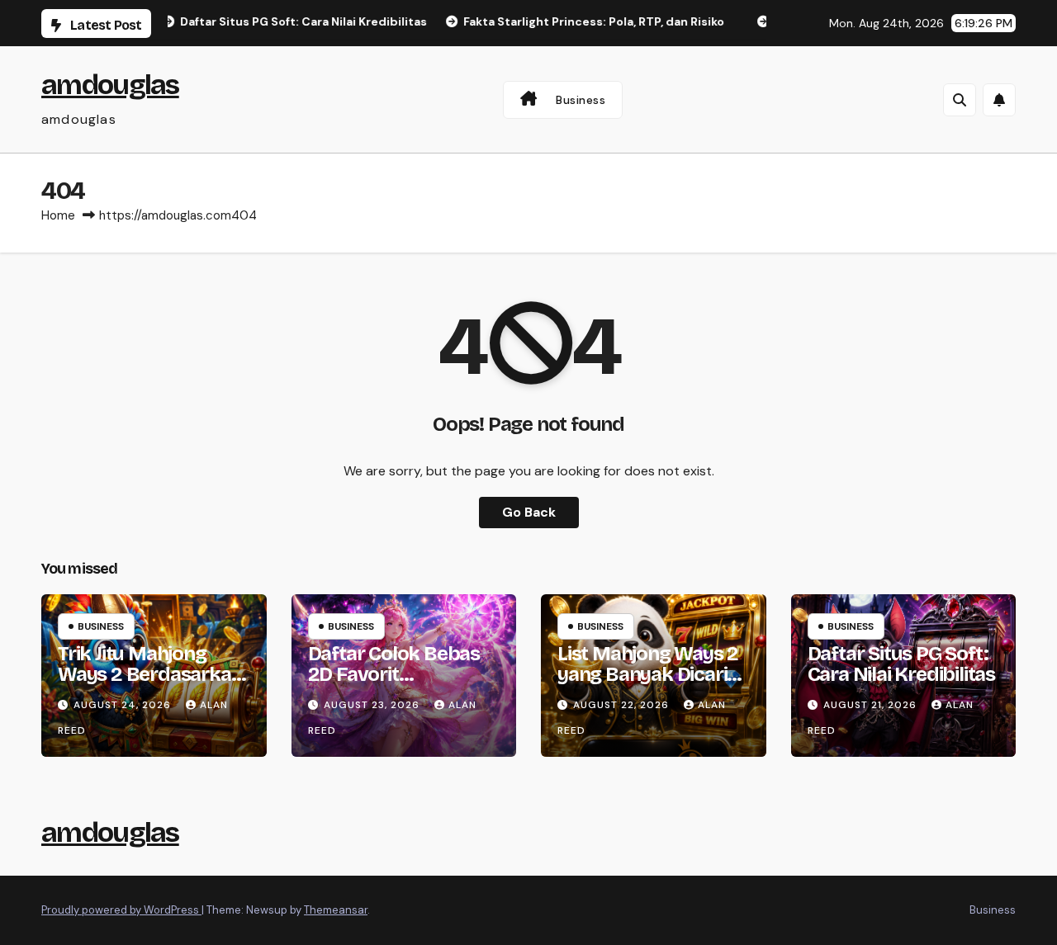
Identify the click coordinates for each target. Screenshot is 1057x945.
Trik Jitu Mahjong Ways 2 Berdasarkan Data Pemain (150, 674)
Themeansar (335, 910)
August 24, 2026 (123, 704)
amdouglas (110, 85)
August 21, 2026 (871, 704)
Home (58, 215)
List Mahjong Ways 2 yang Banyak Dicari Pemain (647, 674)
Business (580, 99)
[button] (959, 99)
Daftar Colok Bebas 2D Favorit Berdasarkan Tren (394, 674)
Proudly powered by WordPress (121, 910)
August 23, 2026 (373, 704)
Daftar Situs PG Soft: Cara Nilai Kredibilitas (901, 664)
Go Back (529, 512)
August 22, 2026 (622, 704)
